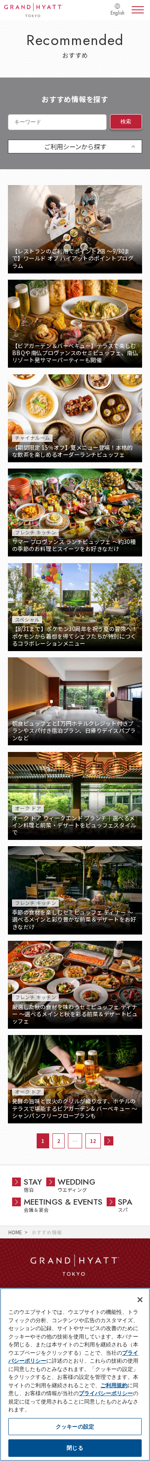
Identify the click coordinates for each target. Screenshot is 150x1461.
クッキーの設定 (75, 1426)
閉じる (75, 1447)
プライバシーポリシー (106, 1393)
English (117, 13)
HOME (15, 1232)
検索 (126, 121)
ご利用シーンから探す (75, 146)
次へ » (108, 1140)
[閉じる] (140, 1300)
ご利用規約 (114, 1385)
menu (138, 10)
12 (93, 1140)
